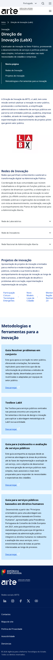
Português (28, 3)
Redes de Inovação (13, 70)
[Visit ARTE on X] (28, 601)
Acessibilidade (8, 636)
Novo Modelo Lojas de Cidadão (33, 298)
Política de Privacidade (11, 629)
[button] (26, 221)
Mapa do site (7, 621)
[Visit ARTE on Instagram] (12, 601)
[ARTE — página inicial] (17, 11)
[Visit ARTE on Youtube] (36, 601)
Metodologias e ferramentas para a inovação (26, 81)
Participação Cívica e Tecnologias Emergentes (10, 298)
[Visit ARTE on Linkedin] (4, 601)
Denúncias (6, 643)
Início (3, 22)
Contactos (5, 614)
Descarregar (11, 387)
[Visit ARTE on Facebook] (20, 601)
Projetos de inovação (15, 75)
